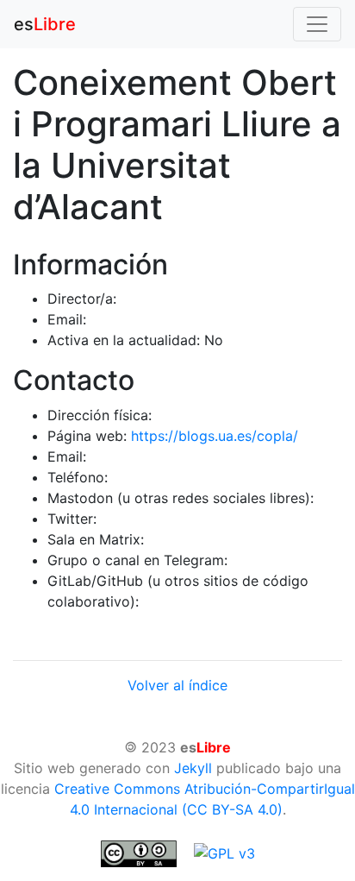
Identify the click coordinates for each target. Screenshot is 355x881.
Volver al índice (177, 685)
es (45, 24)
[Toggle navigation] (317, 24)
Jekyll (193, 768)
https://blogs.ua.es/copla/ (214, 435)
